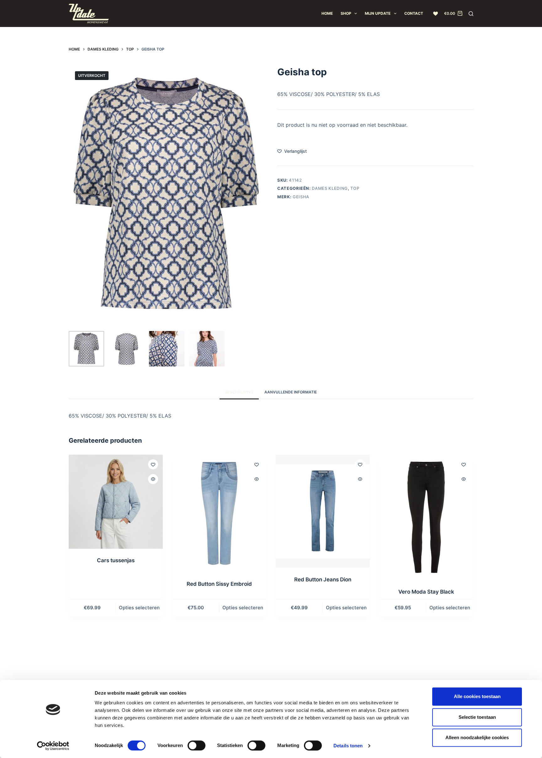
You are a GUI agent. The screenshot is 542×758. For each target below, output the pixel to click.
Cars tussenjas (116, 560)
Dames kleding (330, 188)
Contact (413, 13)
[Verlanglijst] (435, 13)
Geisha (301, 196)
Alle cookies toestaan (477, 696)
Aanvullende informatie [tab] (290, 392)
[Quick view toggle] (153, 479)
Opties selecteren (139, 608)
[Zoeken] (471, 13)
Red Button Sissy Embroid (219, 584)
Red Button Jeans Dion (322, 579)
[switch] (196, 745)
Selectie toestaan (477, 717)
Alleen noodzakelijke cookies (477, 737)
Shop (346, 13)
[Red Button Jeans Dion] (323, 511)
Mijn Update (378, 13)
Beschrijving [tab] (239, 392)
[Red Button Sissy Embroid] (219, 513)
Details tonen (348, 745)
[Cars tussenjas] (116, 502)
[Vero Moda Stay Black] (426, 517)
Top (354, 188)
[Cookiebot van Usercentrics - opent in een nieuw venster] (53, 745)
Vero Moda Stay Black (426, 592)
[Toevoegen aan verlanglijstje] (153, 464)
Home (327, 13)
